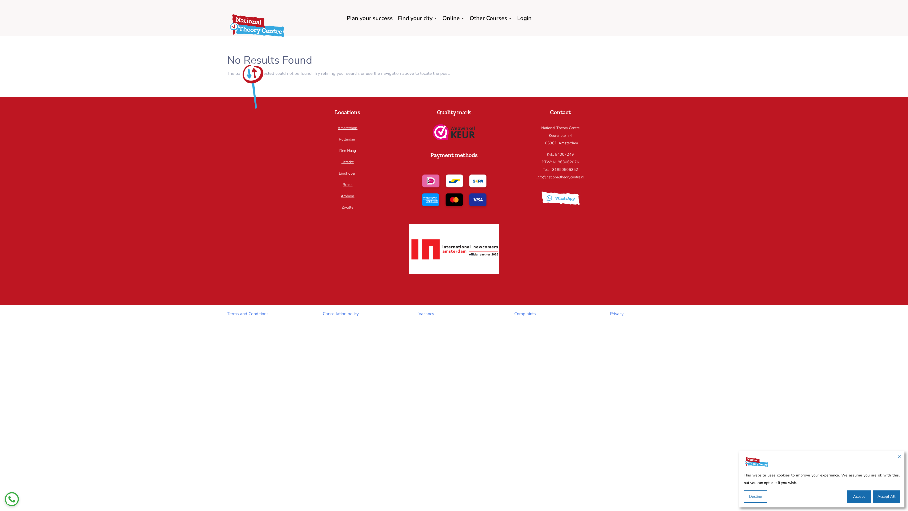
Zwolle (347, 207)
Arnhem (347, 196)
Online (451, 18)
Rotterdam (347, 139)
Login (524, 18)
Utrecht (347, 162)
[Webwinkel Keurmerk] (454, 139)
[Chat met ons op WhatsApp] (12, 499)
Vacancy (426, 314)
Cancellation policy (341, 314)
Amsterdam (347, 128)
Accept (859, 496)
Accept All (886, 496)
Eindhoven (347, 173)
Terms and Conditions (248, 314)
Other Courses (488, 18)
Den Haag (347, 150)
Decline (755, 496)
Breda (347, 184)
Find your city (415, 18)
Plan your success (370, 18)
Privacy (617, 314)
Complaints (525, 314)
